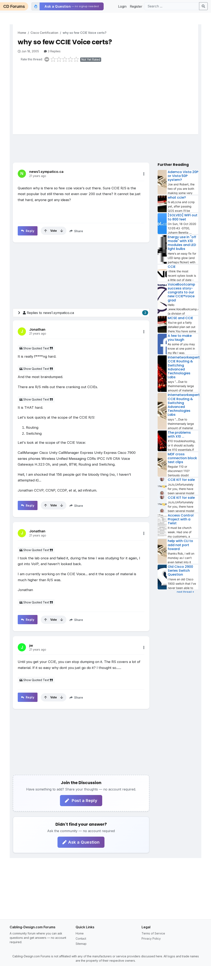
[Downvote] (62, 230)
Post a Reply (84, 800)
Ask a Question (84, 842)
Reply (29, 231)
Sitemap (81, 943)
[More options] (143, 173)
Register (136, 6)
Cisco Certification (44, 32)
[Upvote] (45, 230)
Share (78, 231)
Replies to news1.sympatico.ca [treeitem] (86, 313)
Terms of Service (153, 933)
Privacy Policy (151, 938)
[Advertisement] (108, 97)
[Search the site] (203, 6)
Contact (81, 938)
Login (122, 6)
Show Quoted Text (36, 348)
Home (22, 32)
